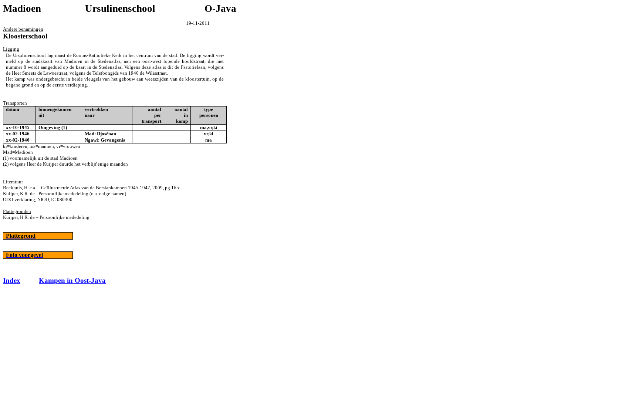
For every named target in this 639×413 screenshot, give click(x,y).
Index (11, 280)
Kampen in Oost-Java (72, 280)
